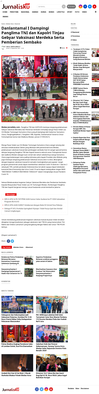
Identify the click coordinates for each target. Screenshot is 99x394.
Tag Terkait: (6, 247)
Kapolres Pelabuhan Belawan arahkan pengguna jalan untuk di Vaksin (47, 259)
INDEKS (5, 17)
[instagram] (80, 6)
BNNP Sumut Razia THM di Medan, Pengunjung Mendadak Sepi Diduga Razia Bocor (82, 92)
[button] (96, 11)
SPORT (69, 12)
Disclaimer (85, 388)
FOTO (77, 12)
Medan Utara (10, 24)
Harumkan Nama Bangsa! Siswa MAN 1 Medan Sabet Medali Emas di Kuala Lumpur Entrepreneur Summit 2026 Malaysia (81, 153)
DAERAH (35, 12)
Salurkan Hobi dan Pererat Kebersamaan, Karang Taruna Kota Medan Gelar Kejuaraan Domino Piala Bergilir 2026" (51, 347)
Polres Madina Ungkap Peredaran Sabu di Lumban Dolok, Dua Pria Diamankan (17, 345)
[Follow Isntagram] (46, 389)
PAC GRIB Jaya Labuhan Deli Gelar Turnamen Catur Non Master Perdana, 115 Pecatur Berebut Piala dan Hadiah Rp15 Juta (51, 318)
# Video (74, 40)
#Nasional (29, 247)
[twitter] (90, 6)
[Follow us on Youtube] (51, 389)
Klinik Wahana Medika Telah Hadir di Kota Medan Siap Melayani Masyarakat (81, 66)
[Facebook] (8, 241)
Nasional (17, 24)
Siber (77, 388)
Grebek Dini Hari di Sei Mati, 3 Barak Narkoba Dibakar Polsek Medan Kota (16, 374)
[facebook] (85, 6)
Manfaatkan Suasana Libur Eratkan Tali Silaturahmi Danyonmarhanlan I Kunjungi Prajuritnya (46, 272)
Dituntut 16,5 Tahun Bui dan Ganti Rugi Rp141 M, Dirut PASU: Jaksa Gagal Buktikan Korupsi (51, 375)
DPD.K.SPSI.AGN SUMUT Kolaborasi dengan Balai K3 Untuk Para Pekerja (33, 205)
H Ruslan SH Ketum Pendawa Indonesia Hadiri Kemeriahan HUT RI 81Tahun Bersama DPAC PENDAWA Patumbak (81, 79)
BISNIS (51, 12)
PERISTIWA (14, 12)
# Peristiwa (75, 36)
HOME (5, 12)
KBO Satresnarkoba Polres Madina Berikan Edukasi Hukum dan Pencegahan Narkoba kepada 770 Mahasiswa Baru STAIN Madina (82, 117)
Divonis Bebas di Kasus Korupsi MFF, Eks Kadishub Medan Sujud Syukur (82, 130)
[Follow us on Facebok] (37, 389)
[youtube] (94, 6)
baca (63, 48)
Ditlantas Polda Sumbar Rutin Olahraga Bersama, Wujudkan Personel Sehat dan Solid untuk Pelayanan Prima (81, 167)
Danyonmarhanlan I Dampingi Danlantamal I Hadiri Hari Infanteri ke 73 (11, 271)
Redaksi (71, 388)
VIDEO (84, 12)
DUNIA (43, 12)
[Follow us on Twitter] (42, 389)
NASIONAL (25, 12)
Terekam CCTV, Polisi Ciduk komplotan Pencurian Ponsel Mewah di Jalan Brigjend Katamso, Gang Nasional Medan (81, 54)
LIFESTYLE (60, 12)
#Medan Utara (18, 247)
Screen (72, 6)
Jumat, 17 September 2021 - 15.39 (15, 48)
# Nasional (75, 32)
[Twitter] (12, 241)
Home (3, 24)
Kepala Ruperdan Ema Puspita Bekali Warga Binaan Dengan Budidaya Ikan (81, 140)
